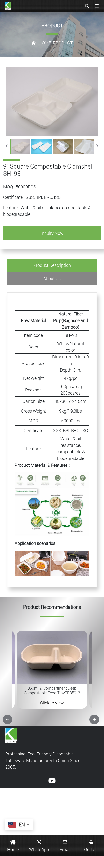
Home (45, 42)
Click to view (52, 702)
